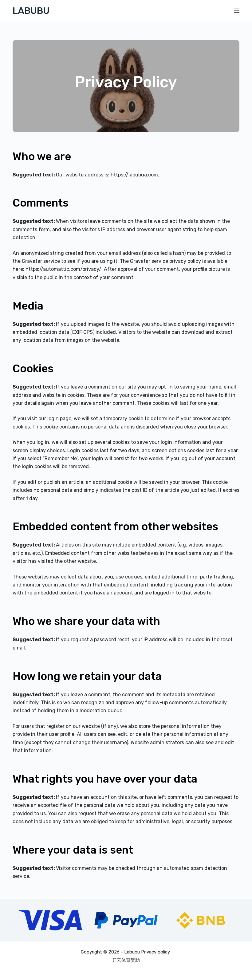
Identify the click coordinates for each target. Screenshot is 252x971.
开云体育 (121, 960)
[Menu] (236, 11)
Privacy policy (156, 952)
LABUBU (31, 10)
